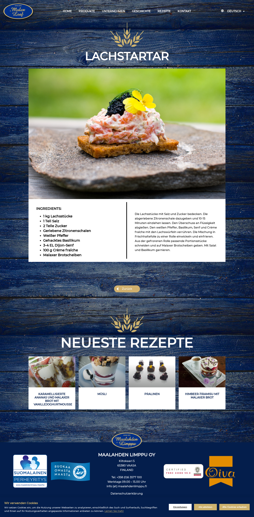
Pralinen (152, 394)
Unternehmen (113, 11)
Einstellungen (180, 507)
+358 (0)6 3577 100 (129, 477)
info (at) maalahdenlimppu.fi (127, 486)
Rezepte (164, 11)
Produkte (87, 11)
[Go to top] (237, 470)
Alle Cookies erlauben (234, 507)
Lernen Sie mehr (114, 511)
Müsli (102, 394)
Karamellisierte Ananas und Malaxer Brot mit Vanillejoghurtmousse (53, 399)
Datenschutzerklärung (127, 493)
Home (67, 11)
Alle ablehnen (205, 507)
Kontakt (184, 11)
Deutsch (234, 11)
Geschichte (141, 11)
